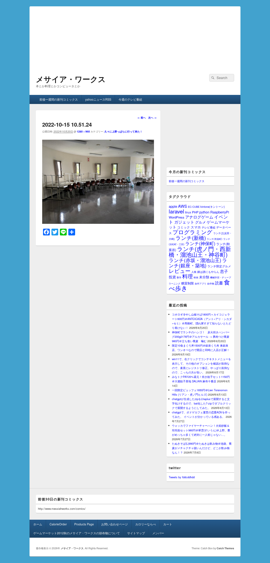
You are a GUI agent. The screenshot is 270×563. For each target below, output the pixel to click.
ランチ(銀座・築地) (198, 263)
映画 (196, 277)
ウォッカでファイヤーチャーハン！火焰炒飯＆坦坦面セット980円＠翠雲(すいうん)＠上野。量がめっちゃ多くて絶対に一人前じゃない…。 (201, 430)
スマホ (196, 227)
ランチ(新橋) (191, 237)
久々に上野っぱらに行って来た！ (123, 131)
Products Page (84, 524)
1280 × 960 (83, 131)
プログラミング (192, 232)
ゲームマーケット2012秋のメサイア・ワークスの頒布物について (76, 533)
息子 (224, 271)
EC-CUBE (194, 207)
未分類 (204, 277)
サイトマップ (136, 533)
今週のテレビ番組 (130, 99)
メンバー (158, 533)
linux (188, 212)
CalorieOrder (58, 524)
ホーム (37, 524)
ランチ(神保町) (200, 243)
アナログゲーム (199, 217)
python (204, 212)
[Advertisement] (135, 36)
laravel (176, 211)
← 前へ (142, 117)
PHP (195, 212)
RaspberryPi (219, 212)
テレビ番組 (208, 227)
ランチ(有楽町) (214, 239)
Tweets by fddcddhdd (182, 477)
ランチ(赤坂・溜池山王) (195, 260)
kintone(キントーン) (212, 207)
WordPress (176, 217)
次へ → (152, 117)
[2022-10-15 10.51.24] (98, 222)
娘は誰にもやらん (208, 272)
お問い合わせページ (114, 524)
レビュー (179, 270)
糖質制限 (187, 283)
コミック (183, 227)
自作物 (210, 283)
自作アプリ (200, 283)
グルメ (200, 222)
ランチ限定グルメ (219, 266)
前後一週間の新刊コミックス (58, 99)
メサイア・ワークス (71, 78)
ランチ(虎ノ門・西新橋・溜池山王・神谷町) (200, 251)
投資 (172, 276)
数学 (179, 277)
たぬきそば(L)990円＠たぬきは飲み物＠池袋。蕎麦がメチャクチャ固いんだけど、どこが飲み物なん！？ (202, 447)
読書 (219, 283)
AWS (182, 206)
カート (167, 524)
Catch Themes (225, 548)
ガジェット (184, 222)
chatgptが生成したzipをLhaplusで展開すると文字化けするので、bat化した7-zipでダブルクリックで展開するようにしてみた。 (201, 403)
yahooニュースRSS (98, 99)
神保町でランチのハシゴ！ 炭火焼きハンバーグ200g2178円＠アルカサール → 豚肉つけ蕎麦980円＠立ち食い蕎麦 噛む (201, 336)
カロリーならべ (145, 524)
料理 (187, 276)
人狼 (193, 271)
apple (173, 206)
